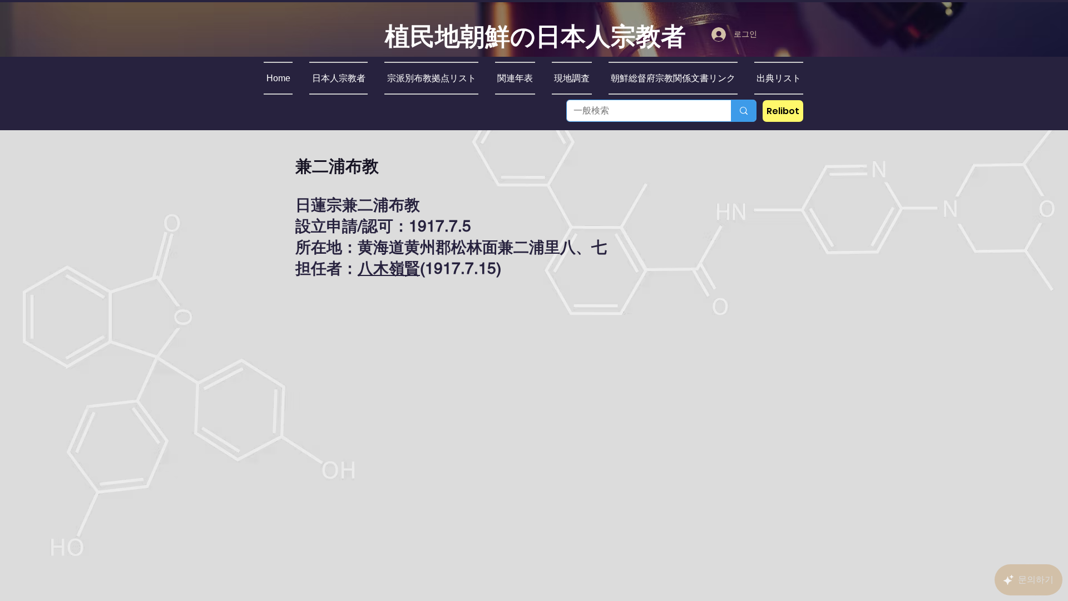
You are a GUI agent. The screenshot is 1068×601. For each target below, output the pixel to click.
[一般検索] (743, 110)
